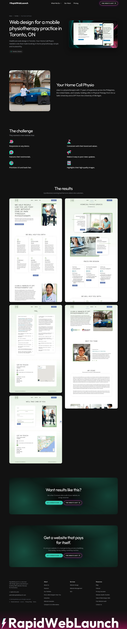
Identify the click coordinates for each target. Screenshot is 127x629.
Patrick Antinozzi (15, 602)
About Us (46, 585)
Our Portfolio (47, 591)
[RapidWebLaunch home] (19, 3)
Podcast (98, 588)
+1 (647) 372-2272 (14, 592)
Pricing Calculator (101, 591)
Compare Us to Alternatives (51, 604)
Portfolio (16, 16)
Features (46, 588)
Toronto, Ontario (17, 51)
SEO (71, 591)
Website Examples (49, 601)
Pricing (76, 3)
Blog (97, 585)
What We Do (55, 3)
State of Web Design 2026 (103, 598)
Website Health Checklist (103, 595)
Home (10, 16)
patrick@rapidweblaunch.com (17, 595)
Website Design (74, 585)
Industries (47, 598)
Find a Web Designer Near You (52, 595)
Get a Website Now (53, 502)
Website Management (76, 588)
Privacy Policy (28, 602)
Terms (34, 602)
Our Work (67, 3)
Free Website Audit (72, 502)
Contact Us (99, 604)
